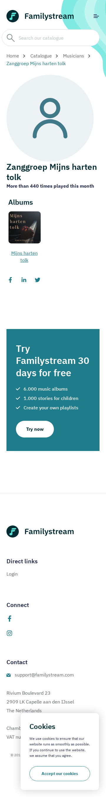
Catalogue (41, 56)
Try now (35, 429)
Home (12, 56)
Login (12, 574)
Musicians (73, 56)
